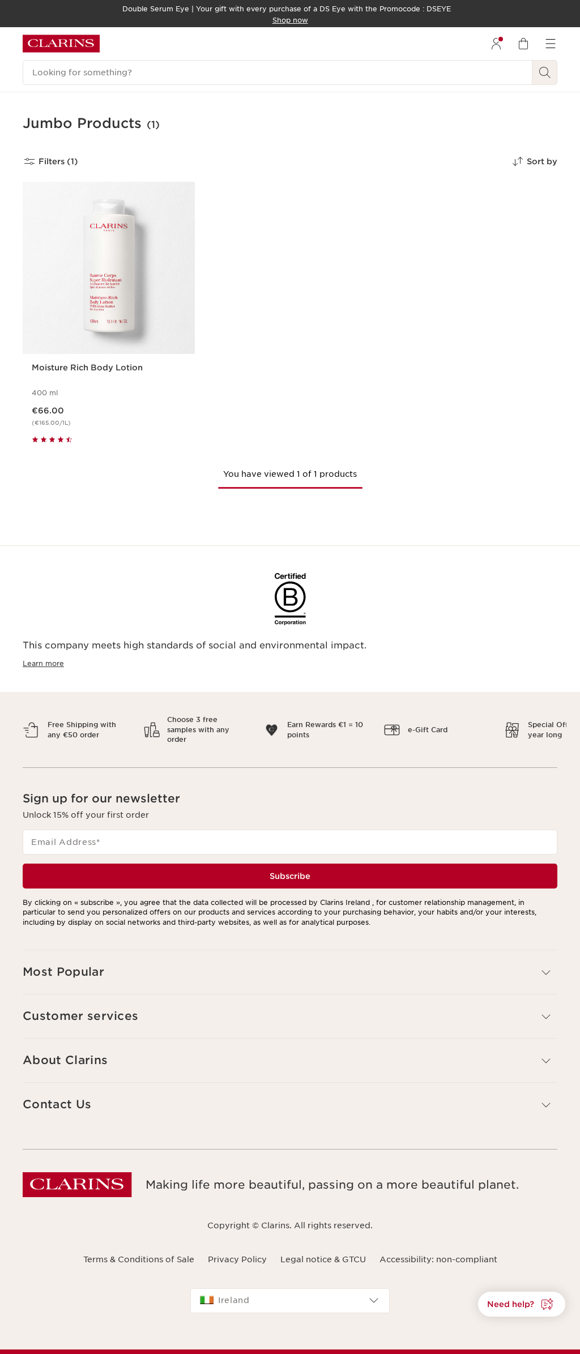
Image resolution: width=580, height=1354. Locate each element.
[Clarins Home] (61, 43)
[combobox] (290, 1290)
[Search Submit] (544, 72)
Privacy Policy (237, 1249)
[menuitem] (496, 43)
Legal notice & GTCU (323, 1249)
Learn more (43, 663)
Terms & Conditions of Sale (138, 1249)
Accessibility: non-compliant (438, 1249)
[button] (521, 1304)
